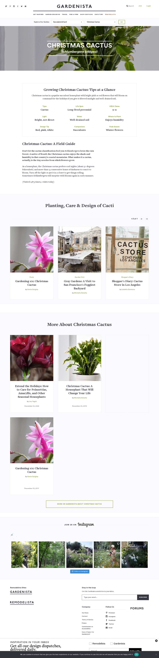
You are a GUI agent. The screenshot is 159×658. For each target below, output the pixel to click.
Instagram (112, 616)
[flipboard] (6, 6)
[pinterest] (10, 6)
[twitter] (21, 6)
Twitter (111, 624)
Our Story (99, 14)
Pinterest (112, 613)
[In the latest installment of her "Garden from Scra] (79, 554)
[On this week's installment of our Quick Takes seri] (107, 554)
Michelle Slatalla (80, 293)
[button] (129, 6)
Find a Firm (73, 14)
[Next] (147, 219)
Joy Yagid (33, 401)
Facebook (112, 620)
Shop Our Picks (86, 14)
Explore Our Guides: (41, 22)
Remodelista (110, 14)
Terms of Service (87, 619)
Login (148, 6)
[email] (25, 6)
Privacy (84, 623)
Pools (32, 277)
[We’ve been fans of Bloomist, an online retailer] (24, 554)
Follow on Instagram (81, 571)
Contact (85, 616)
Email (110, 627)
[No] (156, 654)
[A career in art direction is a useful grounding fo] (134, 554)
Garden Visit (79, 277)
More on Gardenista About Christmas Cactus (79, 504)
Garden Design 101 (52, 14)
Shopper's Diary (127, 277)
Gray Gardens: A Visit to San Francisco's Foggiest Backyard (79, 285)
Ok (136, 654)
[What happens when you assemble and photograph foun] (52, 554)
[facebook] (17, 6)
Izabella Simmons (128, 289)
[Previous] (142, 219)
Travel (65, 14)
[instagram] (14, 6)
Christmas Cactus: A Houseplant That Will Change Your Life (79, 390)
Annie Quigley (32, 289)
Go (121, 22)
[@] (17, 536)
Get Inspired (38, 14)
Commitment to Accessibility (87, 627)
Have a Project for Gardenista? (88, 633)
